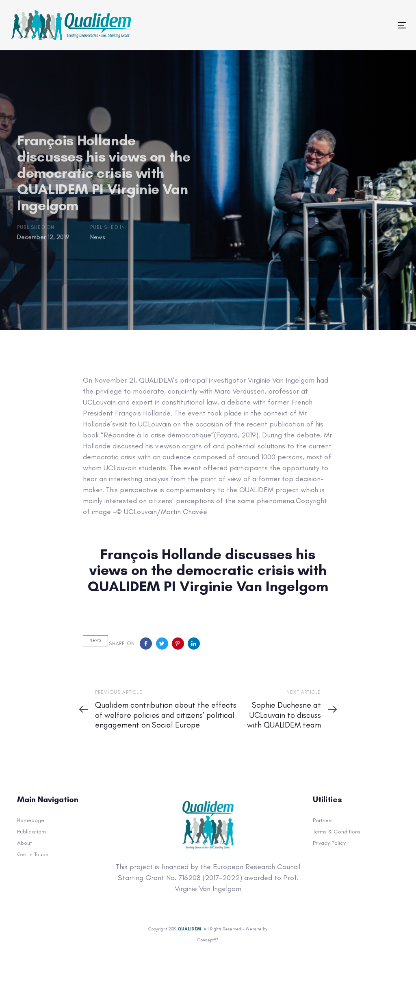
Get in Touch (32, 854)
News (97, 237)
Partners (323, 820)
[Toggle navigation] (305, 25)
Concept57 (207, 940)
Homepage (30, 820)
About (24, 843)
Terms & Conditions (336, 831)
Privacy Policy (329, 843)
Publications (32, 831)
